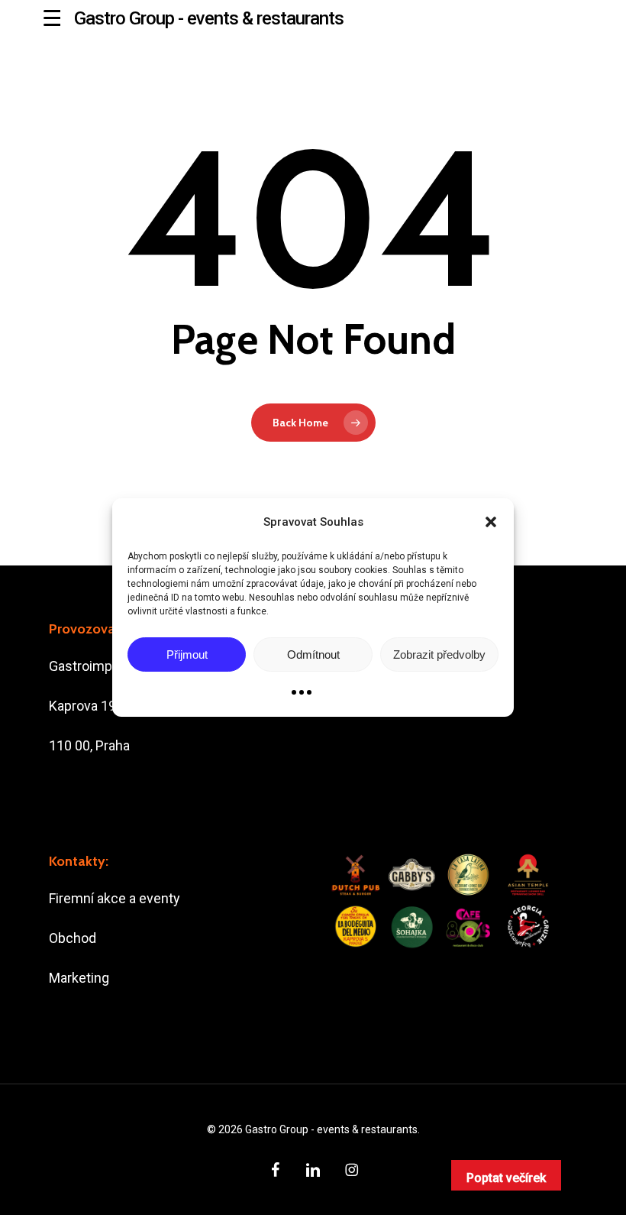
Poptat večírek (506, 1178)
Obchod (72, 938)
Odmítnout (313, 654)
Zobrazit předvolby (439, 654)
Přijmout (187, 654)
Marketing (79, 978)
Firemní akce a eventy (114, 898)
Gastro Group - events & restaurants (209, 18)
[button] (491, 522)
